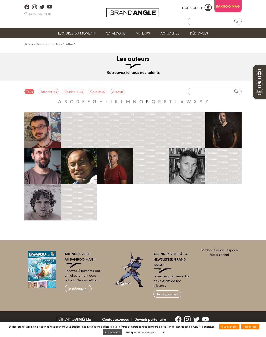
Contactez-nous (115, 319)
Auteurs (143, 33)
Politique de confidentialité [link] (141, 332)
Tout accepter (229, 326)
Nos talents (55, 44)
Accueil (28, 44)
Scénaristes (48, 91)
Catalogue (115, 33)
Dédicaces (199, 33)
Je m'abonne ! (167, 293)
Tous (29, 91)
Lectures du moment (76, 33)
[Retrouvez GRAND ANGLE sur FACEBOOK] (26, 7)
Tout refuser (250, 326)
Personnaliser (112, 332)
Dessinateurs (73, 91)
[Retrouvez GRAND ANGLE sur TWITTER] (42, 7)
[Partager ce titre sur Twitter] (259, 82)
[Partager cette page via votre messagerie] (259, 91)
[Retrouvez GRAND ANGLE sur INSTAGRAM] (34, 7)
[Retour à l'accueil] (132, 12)
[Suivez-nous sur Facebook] (259, 73)
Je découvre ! (78, 288)
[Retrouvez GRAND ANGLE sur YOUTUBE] (49, 7)
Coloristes (97, 91)
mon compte (192, 7)
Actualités (170, 33)
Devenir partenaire (150, 319)
